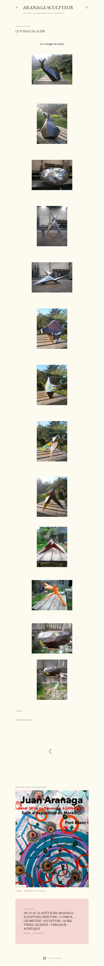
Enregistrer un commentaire (34, 891)
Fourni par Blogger (54, 958)
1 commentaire (37, 933)
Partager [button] (18, 711)
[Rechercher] (87, 7)
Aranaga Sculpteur (48, 7)
